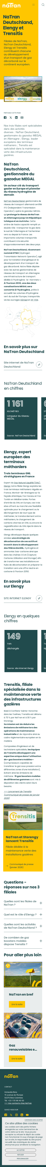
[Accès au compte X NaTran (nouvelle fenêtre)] (11, 1115)
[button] (29, 617)
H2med (23, 299)
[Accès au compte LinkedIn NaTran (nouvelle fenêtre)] (22, 1115)
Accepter (21, 1150)
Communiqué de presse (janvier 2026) (21, 866)
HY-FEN (34, 299)
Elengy (7, 486)
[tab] (23, 904)
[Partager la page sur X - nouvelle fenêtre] (10, 117)
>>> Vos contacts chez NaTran (18, 1103)
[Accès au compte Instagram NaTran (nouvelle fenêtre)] (16, 1115)
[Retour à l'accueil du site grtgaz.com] (12, 5)
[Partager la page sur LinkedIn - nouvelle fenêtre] (16, 117)
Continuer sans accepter (34, 1120)
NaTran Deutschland (14, 201)
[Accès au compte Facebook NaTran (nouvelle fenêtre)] (5, 1115)
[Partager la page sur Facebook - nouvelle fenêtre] (5, 117)
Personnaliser (22, 1159)
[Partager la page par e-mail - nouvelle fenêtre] (22, 117)
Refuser (20, 1155)
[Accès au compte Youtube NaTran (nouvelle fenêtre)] (27, 1115)
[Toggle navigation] (33, 4)
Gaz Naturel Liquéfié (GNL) (27, 482)
